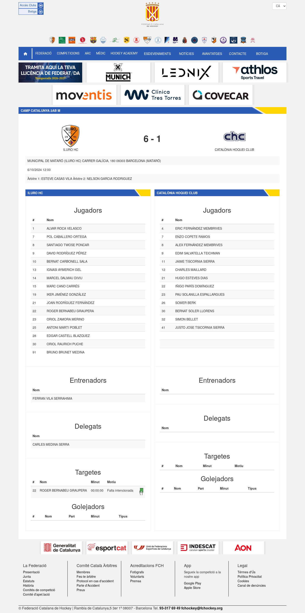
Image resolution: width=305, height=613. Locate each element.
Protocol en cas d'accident (95, 581)
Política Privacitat (250, 576)
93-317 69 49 (169, 608)
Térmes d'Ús (246, 572)
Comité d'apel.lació (36, 594)
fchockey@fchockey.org (202, 608)
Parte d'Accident (88, 585)
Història (28, 585)
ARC (88, 53)
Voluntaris (137, 576)
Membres (83, 572)
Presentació (31, 572)
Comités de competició (39, 590)
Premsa (135, 581)
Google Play (192, 583)
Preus (81, 590)
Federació (44, 53)
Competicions (68, 53)
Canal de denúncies (252, 585)
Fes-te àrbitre (86, 576)
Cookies (243, 581)
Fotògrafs (137, 572)
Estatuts (28, 581)
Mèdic (100, 53)
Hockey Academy (124, 53)
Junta (27, 576)
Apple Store (192, 587)
